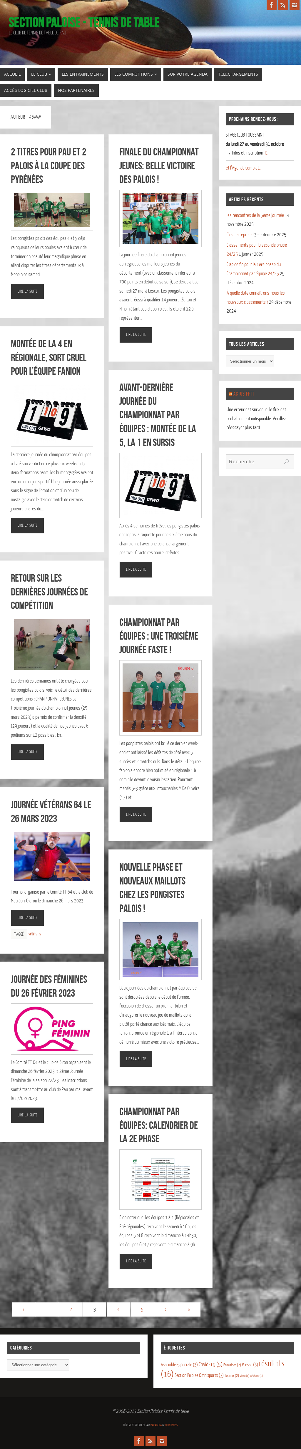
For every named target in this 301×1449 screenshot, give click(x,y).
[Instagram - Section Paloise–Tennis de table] (295, 5)
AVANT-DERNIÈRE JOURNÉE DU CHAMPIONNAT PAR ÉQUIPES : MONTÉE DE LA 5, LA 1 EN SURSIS (157, 414)
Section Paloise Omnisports (199, 1375)
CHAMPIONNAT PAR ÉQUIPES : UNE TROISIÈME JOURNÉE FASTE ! (158, 635)
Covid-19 (211, 1364)
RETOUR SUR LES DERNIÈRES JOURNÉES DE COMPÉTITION (49, 591)
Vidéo (244, 1375)
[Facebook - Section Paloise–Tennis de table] (272, 5)
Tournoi (232, 1375)
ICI (266, 153)
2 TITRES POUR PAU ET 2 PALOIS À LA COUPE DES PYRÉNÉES (48, 165)
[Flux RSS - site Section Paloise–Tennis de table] (283, 5)
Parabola (156, 1425)
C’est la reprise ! (240, 235)
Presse (250, 1364)
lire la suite (28, 291)
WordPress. (171, 1425)
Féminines (232, 1365)
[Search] (287, 461)
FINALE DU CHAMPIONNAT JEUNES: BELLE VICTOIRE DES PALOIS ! (159, 165)
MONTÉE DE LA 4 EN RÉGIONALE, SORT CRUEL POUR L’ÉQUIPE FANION (48, 357)
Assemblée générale (179, 1364)
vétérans (35, 934)
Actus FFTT (243, 394)
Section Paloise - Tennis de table (84, 22)
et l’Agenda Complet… (244, 168)
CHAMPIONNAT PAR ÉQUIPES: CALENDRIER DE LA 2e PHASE (158, 1125)
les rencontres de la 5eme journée (255, 215)
